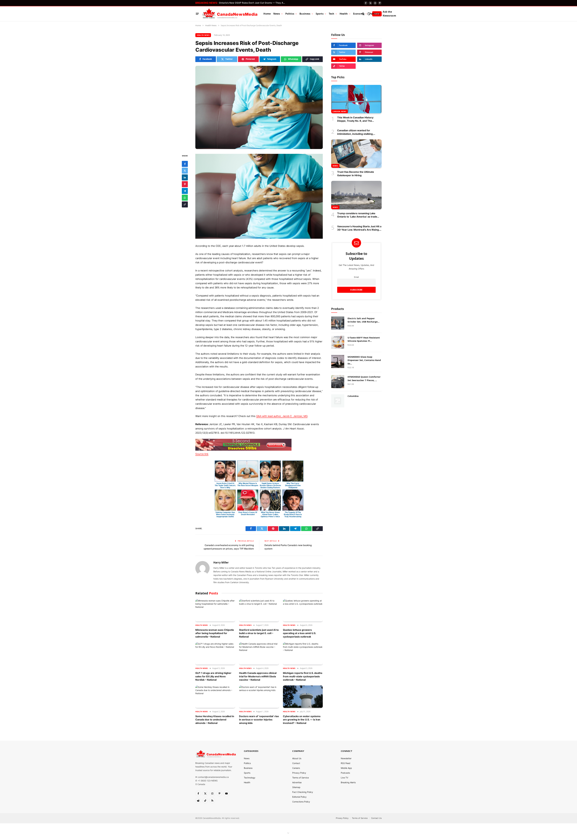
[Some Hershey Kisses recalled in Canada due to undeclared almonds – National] (215, 696)
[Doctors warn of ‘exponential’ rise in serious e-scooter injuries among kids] (259, 696)
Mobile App (346, 768)
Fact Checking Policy (302, 792)
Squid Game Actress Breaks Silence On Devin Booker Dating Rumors (270, 485)
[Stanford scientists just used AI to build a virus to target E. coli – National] (259, 610)
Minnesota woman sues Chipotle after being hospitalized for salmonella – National (214, 633)
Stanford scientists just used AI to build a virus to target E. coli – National (259, 633)
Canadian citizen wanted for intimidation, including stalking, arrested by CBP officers (355, 132)
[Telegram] (185, 191)
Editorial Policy (299, 797)
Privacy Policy (299, 773)
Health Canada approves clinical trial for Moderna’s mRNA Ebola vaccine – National (257, 676)
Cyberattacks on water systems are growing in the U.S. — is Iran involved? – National (302, 719)
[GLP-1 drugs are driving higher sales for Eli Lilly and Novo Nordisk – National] (215, 653)
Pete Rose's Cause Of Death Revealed (247, 513)
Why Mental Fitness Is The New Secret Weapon (247, 484)
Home (267, 13)
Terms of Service (300, 777)
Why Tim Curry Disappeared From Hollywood (293, 485)
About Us (296, 758)
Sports (320, 13)
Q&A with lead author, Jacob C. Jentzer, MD (282, 416)
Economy (358, 13)
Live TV (344, 777)
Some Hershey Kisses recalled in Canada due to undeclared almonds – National (214, 719)
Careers (296, 768)
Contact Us (376, 818)
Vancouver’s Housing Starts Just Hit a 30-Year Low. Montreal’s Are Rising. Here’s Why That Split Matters (359, 228)
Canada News (339, 111)
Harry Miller (221, 562)
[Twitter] (185, 170)
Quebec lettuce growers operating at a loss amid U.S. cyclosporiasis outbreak (299, 633)
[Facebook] (185, 164)
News (276, 13)
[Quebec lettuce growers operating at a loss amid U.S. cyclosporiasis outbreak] (303, 610)
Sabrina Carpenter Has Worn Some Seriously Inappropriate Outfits (225, 514)
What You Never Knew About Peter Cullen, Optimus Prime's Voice (270, 514)
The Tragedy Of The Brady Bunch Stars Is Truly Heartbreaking (293, 514)
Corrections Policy (301, 801)
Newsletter (346, 758)
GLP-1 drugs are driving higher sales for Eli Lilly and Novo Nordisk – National (213, 676)
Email (356, 277)
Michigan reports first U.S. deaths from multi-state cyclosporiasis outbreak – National (302, 676)
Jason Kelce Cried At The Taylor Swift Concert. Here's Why (225, 485)
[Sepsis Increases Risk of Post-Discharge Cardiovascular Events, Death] (259, 107)
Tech (331, 13)
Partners (374, 13)
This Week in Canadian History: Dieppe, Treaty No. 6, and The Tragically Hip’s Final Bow (355, 119)
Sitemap (296, 787)
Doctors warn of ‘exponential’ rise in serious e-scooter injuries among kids (259, 719)
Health (344, 13)
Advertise (297, 782)
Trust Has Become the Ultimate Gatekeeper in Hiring (355, 173)
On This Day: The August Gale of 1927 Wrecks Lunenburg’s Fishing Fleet (253, 2)
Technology (249, 777)
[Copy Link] (185, 204)
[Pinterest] (185, 184)
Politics (289, 13)
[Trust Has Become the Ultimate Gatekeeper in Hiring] (356, 153)
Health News (203, 35)
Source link (201, 453)
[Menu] (197, 13)
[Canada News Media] (229, 13)
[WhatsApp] (185, 198)
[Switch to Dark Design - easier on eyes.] (368, 13)
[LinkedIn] (185, 177)
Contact (296, 763)
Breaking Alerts (348, 782)
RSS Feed (345, 763)
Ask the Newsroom (389, 13)
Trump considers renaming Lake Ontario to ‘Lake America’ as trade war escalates (357, 215)
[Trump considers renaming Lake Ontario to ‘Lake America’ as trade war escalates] (356, 195)
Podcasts (345, 773)
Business (304, 13)
